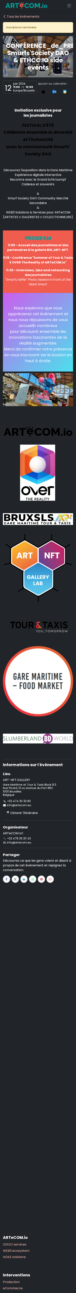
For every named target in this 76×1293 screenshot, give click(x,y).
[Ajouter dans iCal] (43, 91)
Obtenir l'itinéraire (23, 813)
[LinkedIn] (24, 879)
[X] (15, 879)
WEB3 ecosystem (16, 1250)
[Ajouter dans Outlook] (54, 91)
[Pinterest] (41, 879)
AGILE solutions (14, 1257)
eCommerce (13, 1288)
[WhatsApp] (32, 879)
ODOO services (14, 1244)
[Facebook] (6, 879)
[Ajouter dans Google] (64, 91)
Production (11, 1282)
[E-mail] (50, 879)
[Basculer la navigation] (69, 6)
